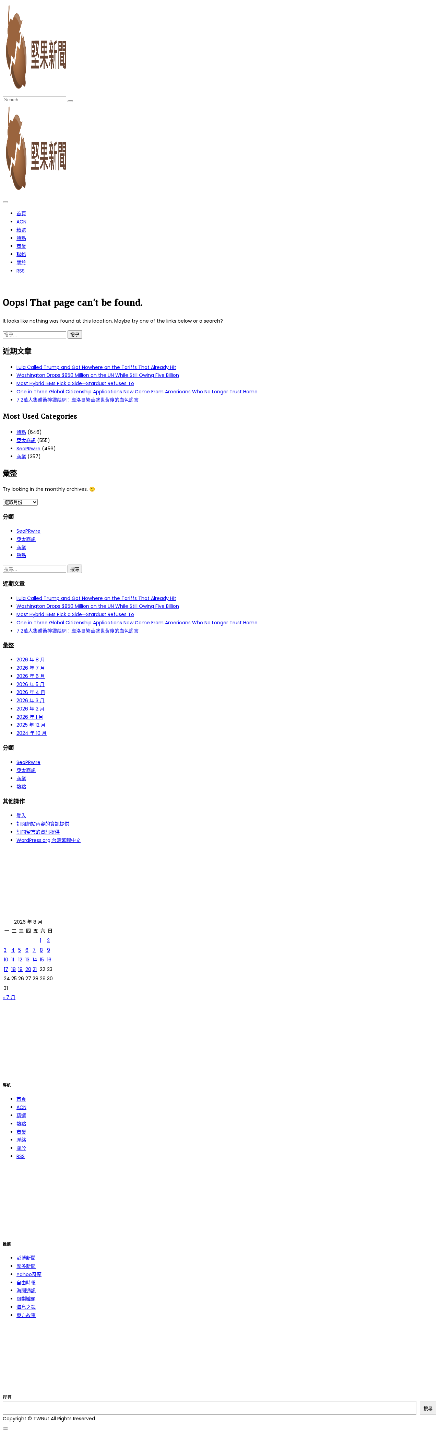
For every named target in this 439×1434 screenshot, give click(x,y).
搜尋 (7, 1397)
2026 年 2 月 (30, 708)
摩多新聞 (26, 1266)
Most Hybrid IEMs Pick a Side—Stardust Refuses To (75, 383)
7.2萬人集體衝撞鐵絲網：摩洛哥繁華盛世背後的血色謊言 (77, 399)
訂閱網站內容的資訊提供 (42, 823)
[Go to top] (5, 1428)
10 (6, 959)
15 (42, 959)
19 (20, 969)
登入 (21, 815)
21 (35, 969)
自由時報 (26, 1282)
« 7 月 (9, 997)
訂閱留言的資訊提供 (38, 832)
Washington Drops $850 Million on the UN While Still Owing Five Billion (97, 375)
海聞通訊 (26, 1290)
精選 (21, 230)
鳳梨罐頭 (26, 1298)
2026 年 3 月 (30, 700)
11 (12, 959)
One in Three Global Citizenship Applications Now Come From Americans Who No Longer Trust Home (137, 391)
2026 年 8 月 (30, 659)
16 (49, 959)
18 (13, 969)
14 (35, 959)
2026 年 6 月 (30, 676)
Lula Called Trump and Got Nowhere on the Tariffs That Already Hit (96, 367)
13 (27, 959)
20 (28, 969)
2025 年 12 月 (31, 724)
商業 (21, 246)
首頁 (21, 213)
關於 (21, 262)
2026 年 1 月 (29, 717)
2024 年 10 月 (31, 733)
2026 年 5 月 (30, 684)
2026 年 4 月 (30, 692)
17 (6, 969)
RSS (20, 270)
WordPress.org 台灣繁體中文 (48, 840)
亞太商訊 (26, 440)
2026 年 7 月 (30, 667)
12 (20, 959)
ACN (21, 221)
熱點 (21, 238)
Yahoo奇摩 (28, 1274)
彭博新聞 (26, 1257)
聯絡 (21, 254)
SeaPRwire (28, 448)
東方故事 (26, 1315)
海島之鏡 (26, 1307)
